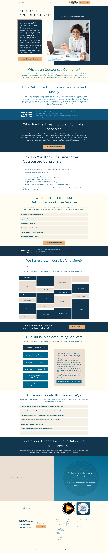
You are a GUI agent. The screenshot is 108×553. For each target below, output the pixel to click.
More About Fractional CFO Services (69, 381)
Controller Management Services (44, 251)
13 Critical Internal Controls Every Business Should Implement (52, 253)
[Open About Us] (44, 3)
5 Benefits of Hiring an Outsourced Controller (48, 249)
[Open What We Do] (38, 3)
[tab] (35, 347)
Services (65, 16)
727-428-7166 (28, 527)
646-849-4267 (74, 3)
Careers (87, 519)
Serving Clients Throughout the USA (74, 2)
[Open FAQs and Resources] (62, 3)
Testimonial (74, 519)
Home (60, 16)
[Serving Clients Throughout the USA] (70, 2)
